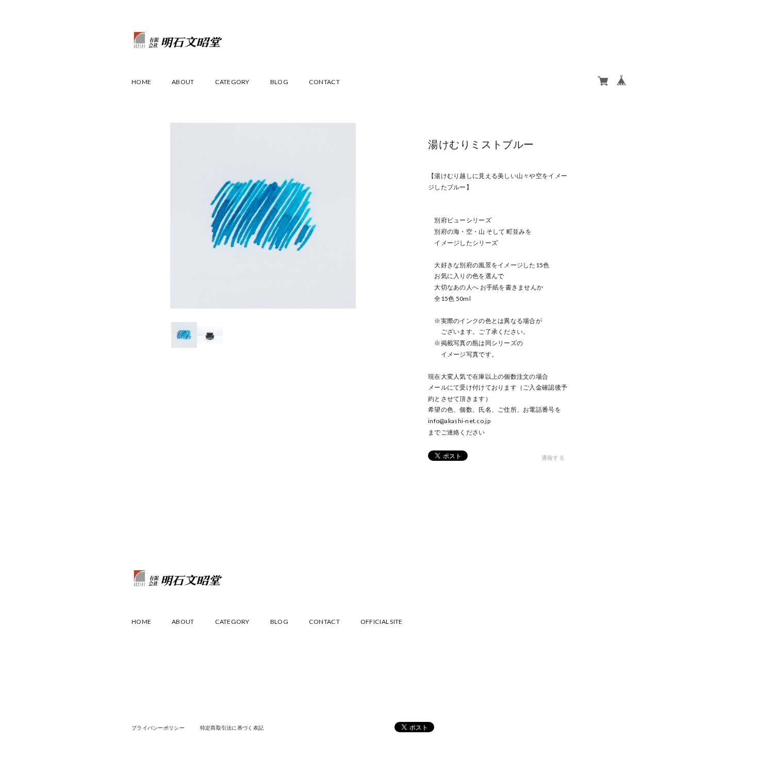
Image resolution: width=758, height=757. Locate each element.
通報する (553, 457)
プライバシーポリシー (158, 727)
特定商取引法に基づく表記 (231, 727)
